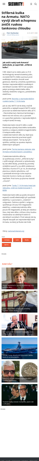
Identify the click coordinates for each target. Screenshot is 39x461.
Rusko (27, 240)
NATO (6, 245)
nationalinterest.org (16, 231)
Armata (6, 240)
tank (17, 240)
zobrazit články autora (13, 35)
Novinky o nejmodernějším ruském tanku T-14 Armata (18, 99)
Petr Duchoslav (13, 33)
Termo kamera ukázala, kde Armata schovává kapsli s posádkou (19, 150)
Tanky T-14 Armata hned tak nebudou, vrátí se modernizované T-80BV (19, 188)
